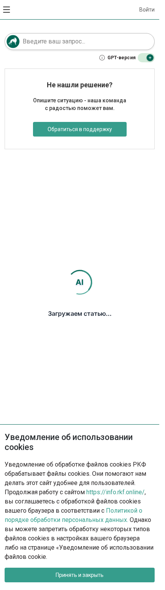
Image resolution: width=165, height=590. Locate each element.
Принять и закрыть (80, 575)
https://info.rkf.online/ (115, 492)
